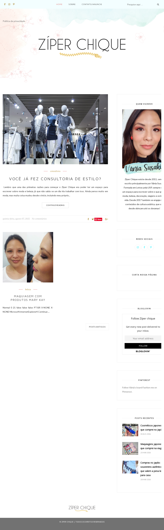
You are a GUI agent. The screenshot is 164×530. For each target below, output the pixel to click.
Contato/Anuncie (92, 4)
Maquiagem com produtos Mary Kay (28, 298)
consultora (55, 171)
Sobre (72, 4)
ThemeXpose (82, 526)
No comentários (39, 218)
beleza (28, 289)
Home (59, 4)
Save (100, 219)
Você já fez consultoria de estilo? (55, 178)
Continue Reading (55, 205)
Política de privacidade (14, 21)
